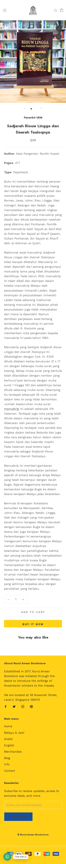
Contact (9, 770)
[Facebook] (5, 706)
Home (8, 726)
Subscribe (18, 817)
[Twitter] (14, 706)
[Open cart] (61, 10)
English (9, 745)
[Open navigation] (4, 10)
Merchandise (13, 751)
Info (7, 764)
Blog (7, 758)
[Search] (55, 10)
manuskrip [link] (11, 409)
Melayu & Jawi (14, 732)
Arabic (8, 739)
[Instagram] (22, 706)
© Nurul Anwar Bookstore (33, 834)
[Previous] (24, 108)
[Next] (41, 108)
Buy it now (33, 624)
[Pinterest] (31, 706)
